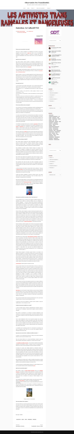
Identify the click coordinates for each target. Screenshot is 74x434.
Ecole (56, 120)
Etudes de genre (51, 121)
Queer (55, 130)
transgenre (21, 126)
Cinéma (50, 117)
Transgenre (51, 138)
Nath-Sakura (18, 290)
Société (54, 134)
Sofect (58, 134)
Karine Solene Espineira (21, 31)
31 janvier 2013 (30, 31)
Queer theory (59, 130)
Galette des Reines (20, 169)
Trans (26, 419)
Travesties (34, 419)
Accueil (24, 8)
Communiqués (52, 94)
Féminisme (56, 121)
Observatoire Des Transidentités (37, 2)
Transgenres (30, 419)
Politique (50, 129)
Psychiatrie (51, 130)
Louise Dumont (18, 263)
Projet (23, 419)
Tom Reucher (51, 135)
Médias (54, 125)
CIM (59, 116)
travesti (17, 126)
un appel (25, 131)
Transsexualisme (56, 139)
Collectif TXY (18, 419)
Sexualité (50, 134)
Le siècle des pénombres (28, 221)
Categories (48, 8)
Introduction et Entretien (20, 426)
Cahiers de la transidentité (40, 8)
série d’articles (21, 380)
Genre (60, 121)
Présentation (51, 167)
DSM (53, 120)
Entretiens (24, 32)
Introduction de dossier (53, 165)
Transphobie (51, 139)
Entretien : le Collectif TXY (27, 28)
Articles (28, 8)
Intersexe (50, 125)
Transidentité (56, 138)
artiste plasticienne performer (32, 236)
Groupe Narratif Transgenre (30, 370)
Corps (58, 117)
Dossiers (32, 8)
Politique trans (55, 129)
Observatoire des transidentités (54, 126)
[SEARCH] (60, 40)
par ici (34, 365)
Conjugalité (54, 117)
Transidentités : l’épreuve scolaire (37, 426)
